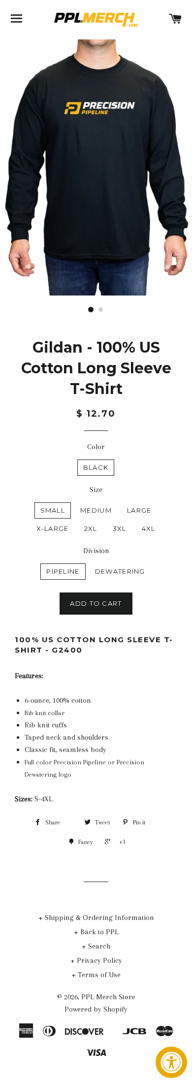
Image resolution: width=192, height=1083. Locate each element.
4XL (149, 528)
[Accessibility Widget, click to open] (171, 1062)
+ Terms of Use (96, 974)
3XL (120, 528)
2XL (90, 528)
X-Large (52, 528)
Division (96, 550)
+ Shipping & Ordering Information (96, 917)
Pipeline (62, 571)
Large (139, 510)
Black (96, 467)
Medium (96, 510)
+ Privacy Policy (96, 960)
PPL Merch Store (108, 996)
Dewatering (120, 571)
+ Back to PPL (96, 931)
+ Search (96, 946)
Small (52, 510)
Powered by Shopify (96, 1009)
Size (96, 489)
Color (96, 446)
